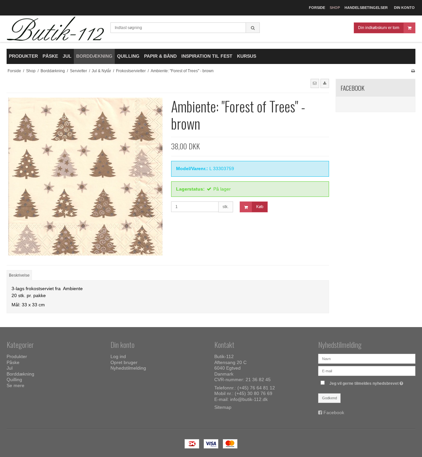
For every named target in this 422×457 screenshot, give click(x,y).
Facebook (333, 412)
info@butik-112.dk (249, 399)
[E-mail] (366, 370)
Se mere (15, 385)
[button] (315, 83)
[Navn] (366, 358)
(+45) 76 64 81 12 (256, 387)
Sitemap (222, 407)
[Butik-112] (55, 28)
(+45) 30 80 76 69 (253, 393)
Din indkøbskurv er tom (378, 27)
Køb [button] (259, 206)
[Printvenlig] (412, 71)
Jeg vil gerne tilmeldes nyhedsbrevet (367, 382)
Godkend (329, 398)
